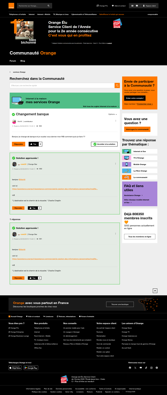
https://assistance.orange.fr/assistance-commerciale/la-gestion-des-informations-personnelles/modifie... (55, 189)
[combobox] (62, 85)
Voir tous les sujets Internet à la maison (100, 106)
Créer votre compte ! (135, 98)
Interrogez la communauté (137, 129)
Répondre (18, 144)
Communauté (33, 53)
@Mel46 (22, 179)
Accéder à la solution (106, 144)
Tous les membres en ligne (139, 236)
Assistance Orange (132, 195)
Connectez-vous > (145, 104)
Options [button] (111, 114)
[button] (116, 121)
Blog (22, 61)
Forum (13, 61)
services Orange (19, 72)
